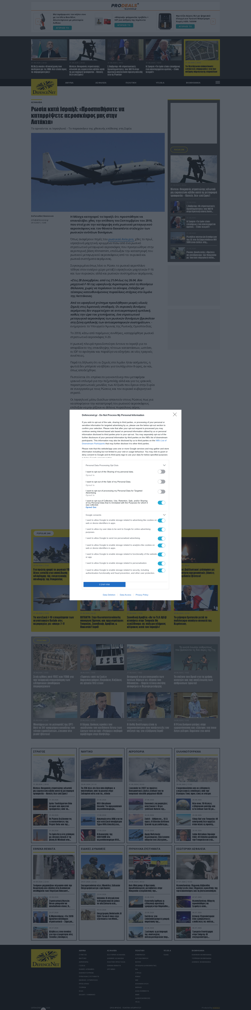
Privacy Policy (142, 595)
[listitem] (125, 465)
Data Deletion (109, 595)
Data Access (125, 595)
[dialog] (125, 505)
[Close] (176, 415)
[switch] (161, 472)
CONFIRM (104, 584)
